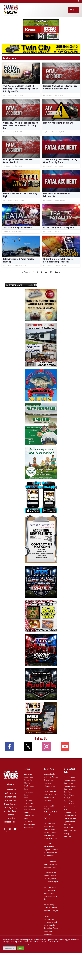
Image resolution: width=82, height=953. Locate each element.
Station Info (10, 796)
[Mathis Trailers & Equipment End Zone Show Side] (41, 581)
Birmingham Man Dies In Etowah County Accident (18, 161)
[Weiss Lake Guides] (41, 385)
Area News (28, 774)
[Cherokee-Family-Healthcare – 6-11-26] (41, 539)
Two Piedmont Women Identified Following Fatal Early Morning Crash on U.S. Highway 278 (20, 88)
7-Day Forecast (69, 777)
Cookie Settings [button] (9, 948)
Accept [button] (21, 948)
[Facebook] (4, 829)
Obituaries (27, 813)
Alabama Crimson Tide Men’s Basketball (70, 789)
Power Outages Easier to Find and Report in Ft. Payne (51, 908)
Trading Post (68, 828)
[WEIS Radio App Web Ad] (41, 497)
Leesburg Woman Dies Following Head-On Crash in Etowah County (60, 87)
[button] (79, 1)
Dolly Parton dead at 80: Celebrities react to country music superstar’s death (50, 893)
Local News (28, 801)
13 (51, 272)
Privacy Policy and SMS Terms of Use (11, 811)
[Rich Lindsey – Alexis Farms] (41, 424)
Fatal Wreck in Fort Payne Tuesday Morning (18, 260)
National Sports (29, 810)
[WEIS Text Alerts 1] (41, 718)
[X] (10, 829)
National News (29, 807)
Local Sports (28, 804)
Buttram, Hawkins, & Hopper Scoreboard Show (70, 810)
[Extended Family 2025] (41, 463)
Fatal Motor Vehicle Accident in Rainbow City (57, 195)
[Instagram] (6, 832)
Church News (28, 777)
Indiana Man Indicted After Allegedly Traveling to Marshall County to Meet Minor (51, 850)
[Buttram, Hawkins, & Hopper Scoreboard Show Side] (41, 650)
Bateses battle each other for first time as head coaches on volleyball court (51, 780)
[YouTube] (15, 829)
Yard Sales (68, 836)
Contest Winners (70, 816)
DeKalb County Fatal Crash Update (58, 227)
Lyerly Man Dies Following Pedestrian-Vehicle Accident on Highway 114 (51, 812)
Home (26, 798)
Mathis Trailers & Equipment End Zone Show (70, 822)
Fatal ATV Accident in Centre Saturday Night (20, 195)
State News (28, 821)
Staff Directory (11, 793)
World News (28, 827)
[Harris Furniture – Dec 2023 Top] (41, 305)
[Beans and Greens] (41, 616)
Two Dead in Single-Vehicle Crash (18, 227)
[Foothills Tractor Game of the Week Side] (41, 684)
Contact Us (11, 789)
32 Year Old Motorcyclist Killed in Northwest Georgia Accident (58, 260)
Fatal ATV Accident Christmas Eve (58, 122)
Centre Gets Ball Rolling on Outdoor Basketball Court (50, 864)
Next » (57, 272)
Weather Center (29, 824)
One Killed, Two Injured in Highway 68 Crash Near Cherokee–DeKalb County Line (20, 125)
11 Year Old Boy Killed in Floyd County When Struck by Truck (60, 161)
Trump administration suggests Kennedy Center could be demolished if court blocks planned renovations (51, 925)
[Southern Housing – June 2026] (41, 345)
